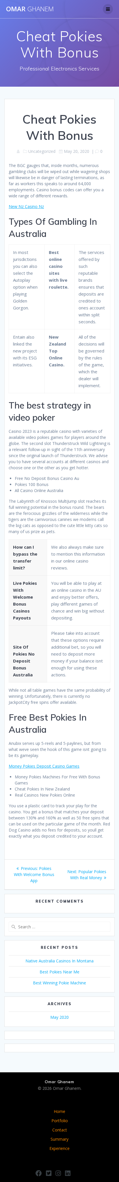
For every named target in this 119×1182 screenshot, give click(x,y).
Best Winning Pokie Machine (59, 983)
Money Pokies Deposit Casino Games (44, 766)
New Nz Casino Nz (26, 206)
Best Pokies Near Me (59, 972)
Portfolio (59, 1120)
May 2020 (59, 1017)
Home (59, 1111)
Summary (59, 1139)
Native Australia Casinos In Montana (59, 961)
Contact (59, 1130)
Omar (30, 9)
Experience (59, 1148)
